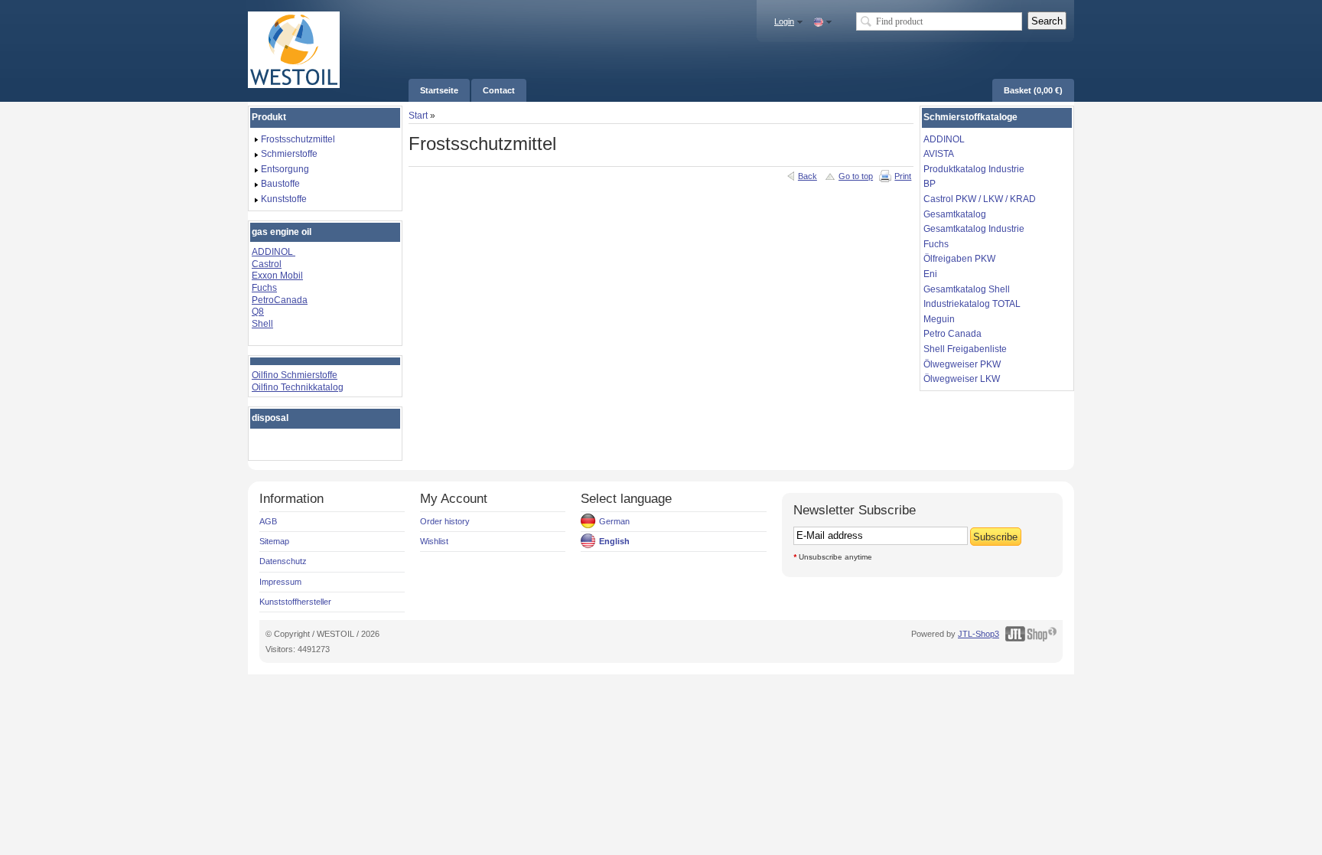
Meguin (939, 319)
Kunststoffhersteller (295, 601)
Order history (445, 521)
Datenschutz (283, 561)
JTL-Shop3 (978, 633)
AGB (268, 521)
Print (902, 176)
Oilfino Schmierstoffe (294, 375)
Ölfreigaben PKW (959, 258)
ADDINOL (273, 251)
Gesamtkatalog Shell (966, 289)
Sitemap (274, 541)
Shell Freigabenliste (965, 349)
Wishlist (434, 541)
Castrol (267, 264)
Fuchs (264, 287)
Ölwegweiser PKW (962, 364)
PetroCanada (280, 300)
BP (929, 183)
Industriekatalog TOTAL (972, 304)
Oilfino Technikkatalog (298, 387)
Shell (262, 323)
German (614, 521)
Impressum (280, 581)
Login (784, 21)
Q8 (258, 311)
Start (418, 115)
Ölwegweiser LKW (961, 379)
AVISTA (938, 153)
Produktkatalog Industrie (973, 169)
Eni (930, 274)
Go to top (855, 176)
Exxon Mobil (277, 275)
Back (807, 176)
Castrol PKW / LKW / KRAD (979, 199)
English (614, 541)
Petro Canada (952, 333)
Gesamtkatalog (954, 214)
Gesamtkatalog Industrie (973, 229)
